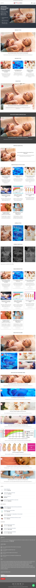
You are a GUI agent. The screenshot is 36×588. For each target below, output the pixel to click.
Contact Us (21, 585)
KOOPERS (27, 564)
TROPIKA (2, 568)
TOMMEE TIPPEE (32, 567)
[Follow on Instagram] (11, 541)
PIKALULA (8, 567)
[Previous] (11, 15)
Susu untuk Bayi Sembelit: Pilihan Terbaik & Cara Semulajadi (18, 53)
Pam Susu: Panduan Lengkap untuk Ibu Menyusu (30, 71)
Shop (16, 585)
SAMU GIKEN (18, 567)
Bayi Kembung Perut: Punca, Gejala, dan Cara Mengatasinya (18, 213)
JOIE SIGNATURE (23, 564)
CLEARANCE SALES (32, 561)
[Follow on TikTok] (13, 541)
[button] (2, 3)
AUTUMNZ (7, 561)
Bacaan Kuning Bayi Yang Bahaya (30, 195)
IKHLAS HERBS (10, 564)
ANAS (1, 561)
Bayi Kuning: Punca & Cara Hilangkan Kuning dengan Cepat (6, 195)
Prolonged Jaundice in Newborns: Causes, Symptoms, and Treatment (6, 213)
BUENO (21, 561)
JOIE (13, 564)
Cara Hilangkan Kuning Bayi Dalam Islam (18, 70)
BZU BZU (24, 561)
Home (14, 585)
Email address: (3, 574)
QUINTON (12, 567)
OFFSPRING (2, 567)
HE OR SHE (2, 564)
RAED (15, 567)
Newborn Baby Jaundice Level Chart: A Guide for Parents (18, 195)
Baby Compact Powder (17, 561)
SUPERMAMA (23, 567)
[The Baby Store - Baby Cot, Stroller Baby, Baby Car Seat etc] (18, 3)
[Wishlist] (31, 3)
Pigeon (6, 567)
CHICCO (27, 561)
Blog (18, 585)
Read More (6, 288)
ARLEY (4, 561)
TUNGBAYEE (6, 568)
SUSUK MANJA (27, 567)
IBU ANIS (6, 564)
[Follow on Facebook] (10, 541)
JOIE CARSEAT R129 (17, 564)
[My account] (33, 3)
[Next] (34, 15)
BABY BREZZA (11, 561)
